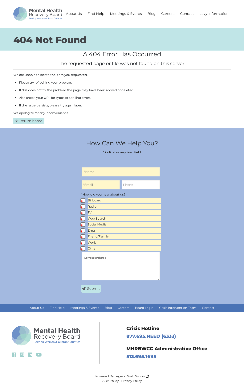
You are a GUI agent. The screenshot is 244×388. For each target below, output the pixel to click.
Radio (92, 206)
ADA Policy (110, 381)
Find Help (95, 14)
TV (90, 212)
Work (92, 242)
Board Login (144, 308)
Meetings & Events (126, 14)
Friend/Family (98, 236)
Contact (187, 14)
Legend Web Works (130, 376)
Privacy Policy (131, 381)
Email (92, 230)
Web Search (97, 218)
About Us (74, 14)
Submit (93, 289)
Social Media (97, 224)
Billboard (94, 200)
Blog (152, 14)
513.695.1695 (141, 356)
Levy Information (214, 14)
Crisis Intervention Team (177, 308)
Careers (167, 14)
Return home (30, 121)
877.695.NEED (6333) (151, 336)
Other (92, 248)
